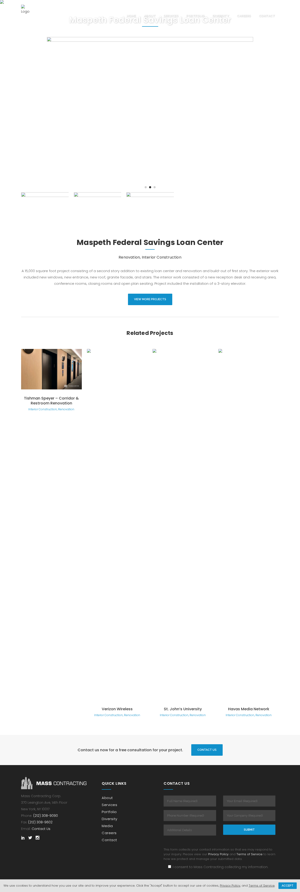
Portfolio (109, 811)
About (107, 797)
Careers (109, 832)
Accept (287, 885)
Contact (109, 839)
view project (51, 368)
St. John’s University (183, 709)
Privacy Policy (218, 854)
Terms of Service (249, 854)
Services (109, 804)
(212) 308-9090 (45, 815)
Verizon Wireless (117, 709)
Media (107, 825)
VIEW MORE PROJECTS (150, 299)
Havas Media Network (248, 709)
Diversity (109, 818)
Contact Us (207, 749)
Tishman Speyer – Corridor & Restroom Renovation (51, 401)
